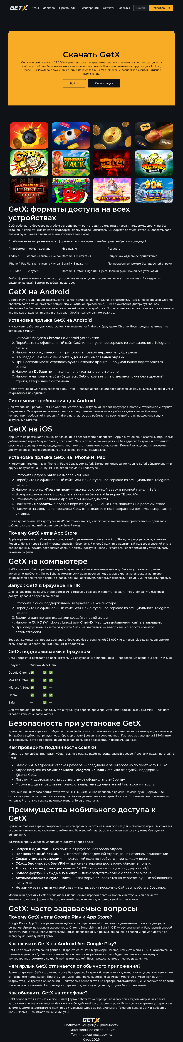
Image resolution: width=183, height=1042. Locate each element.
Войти (140, 8)
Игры (35, 8)
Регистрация (89, 8)
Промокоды (67, 8)
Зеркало (49, 8)
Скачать (109, 8)
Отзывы (124, 8)
